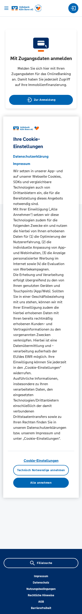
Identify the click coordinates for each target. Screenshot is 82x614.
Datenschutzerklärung (31, 156)
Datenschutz (41, 582)
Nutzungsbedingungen (41, 589)
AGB (41, 602)
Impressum (41, 576)
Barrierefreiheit (41, 608)
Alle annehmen (40, 482)
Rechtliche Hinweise (41, 595)
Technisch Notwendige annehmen (41, 470)
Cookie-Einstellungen (41, 460)
